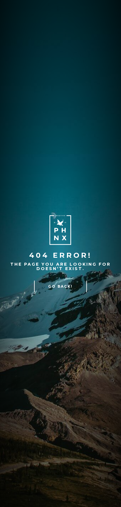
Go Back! (60, 286)
